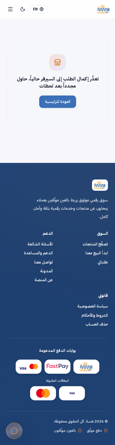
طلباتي (103, 262)
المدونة (46, 271)
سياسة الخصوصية (92, 306)
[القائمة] (10, 9)
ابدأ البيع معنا (97, 253)
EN (35, 9)
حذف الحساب (97, 324)
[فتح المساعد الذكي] (14, 431)
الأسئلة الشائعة (40, 244)
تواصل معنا (43, 262)
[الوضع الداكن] (22, 9)
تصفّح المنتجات (95, 244)
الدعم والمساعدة (38, 253)
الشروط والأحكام (94, 315)
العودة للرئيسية (57, 101)
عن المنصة (43, 280)
